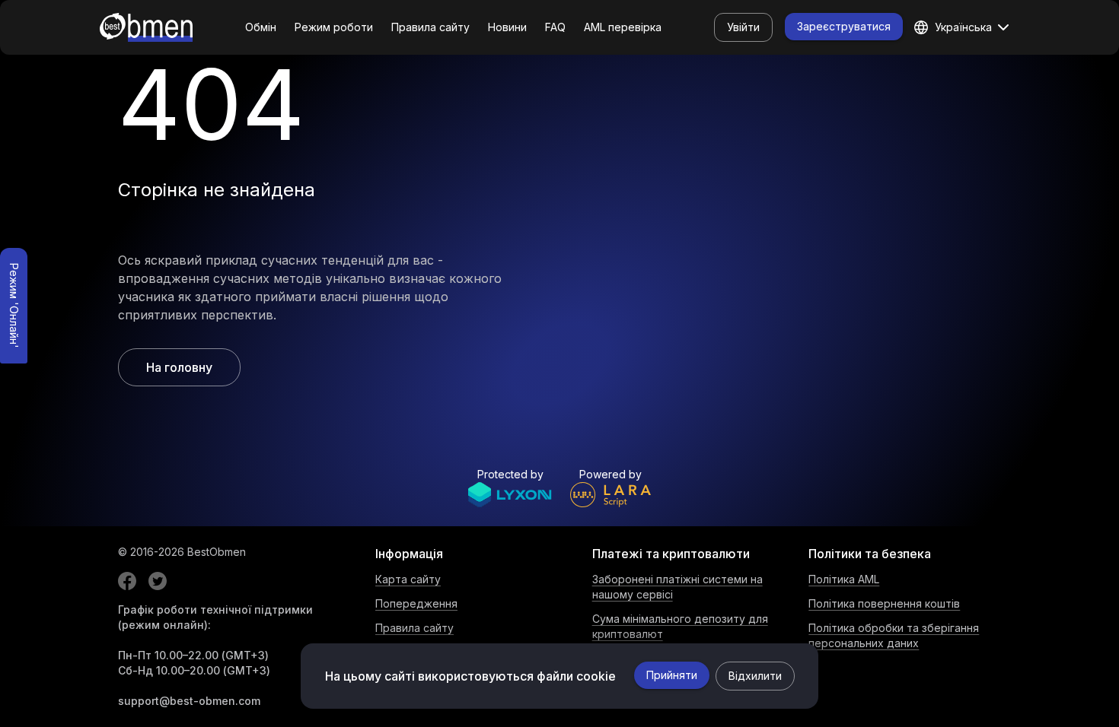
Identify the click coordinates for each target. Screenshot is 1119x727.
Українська (963, 27)
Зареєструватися (844, 26)
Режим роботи (334, 27)
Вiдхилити (755, 675)
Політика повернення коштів (884, 603)
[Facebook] (127, 581)
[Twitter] (157, 581)
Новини (507, 27)
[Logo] (146, 27)
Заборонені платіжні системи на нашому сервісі (677, 587)
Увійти (743, 27)
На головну (179, 367)
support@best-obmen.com (189, 700)
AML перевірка (623, 27)
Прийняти (671, 674)
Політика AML (843, 579)
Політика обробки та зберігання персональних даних (893, 635)
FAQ (555, 27)
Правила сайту (430, 27)
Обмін (260, 27)
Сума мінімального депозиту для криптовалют (680, 626)
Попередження (416, 603)
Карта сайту (408, 579)
